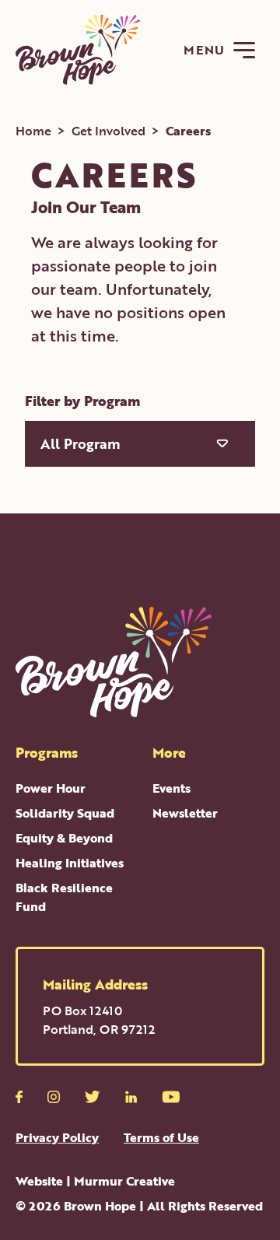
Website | (95, 1181)
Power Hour (51, 788)
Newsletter (185, 813)
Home (33, 130)
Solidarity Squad (65, 813)
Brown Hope (100, 1205)
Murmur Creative (124, 1181)
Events (171, 788)
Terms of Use (161, 1137)
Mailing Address (95, 984)
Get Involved (108, 130)
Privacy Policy (57, 1137)
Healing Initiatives (70, 862)
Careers (188, 130)
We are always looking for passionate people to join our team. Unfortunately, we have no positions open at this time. (128, 288)
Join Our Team (86, 206)
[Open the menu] (244, 50)
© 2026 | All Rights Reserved (139, 1205)
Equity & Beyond (64, 837)
